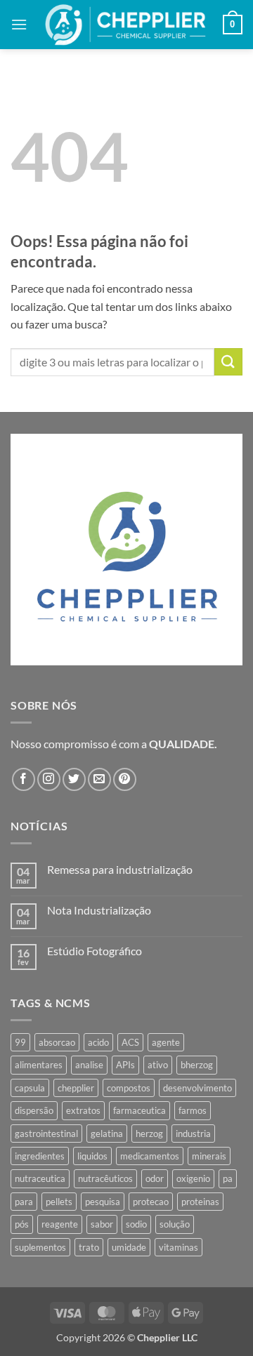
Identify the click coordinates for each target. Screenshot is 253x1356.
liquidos (92, 1156)
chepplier (76, 1088)
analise (89, 1064)
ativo (158, 1064)
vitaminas (178, 1247)
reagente (59, 1224)
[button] (19, 24)
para (24, 1201)
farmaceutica (139, 1110)
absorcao (57, 1042)
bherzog (197, 1064)
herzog (149, 1133)
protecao (151, 1201)
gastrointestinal (46, 1133)
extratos (83, 1110)
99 (20, 1042)
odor (154, 1178)
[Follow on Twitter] (74, 779)
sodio (136, 1224)
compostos (128, 1088)
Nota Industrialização (99, 910)
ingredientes (40, 1156)
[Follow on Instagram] (48, 779)
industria (193, 1133)
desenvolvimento (197, 1088)
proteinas (200, 1201)
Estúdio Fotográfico (94, 950)
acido (98, 1042)
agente (166, 1042)
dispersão (34, 1110)
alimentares (39, 1064)
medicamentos (149, 1156)
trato (89, 1247)
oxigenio (193, 1178)
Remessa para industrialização (120, 869)
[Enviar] (228, 361)
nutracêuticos (105, 1178)
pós (22, 1224)
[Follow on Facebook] (23, 779)
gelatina (107, 1133)
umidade (129, 1247)
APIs (125, 1064)
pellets (59, 1201)
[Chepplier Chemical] (125, 24)
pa (228, 1178)
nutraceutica (40, 1178)
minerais (209, 1156)
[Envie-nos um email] (99, 779)
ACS (130, 1042)
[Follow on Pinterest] (124, 779)
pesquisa (102, 1201)
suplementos (40, 1247)
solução (175, 1224)
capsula (30, 1088)
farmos (193, 1110)
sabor (102, 1224)
